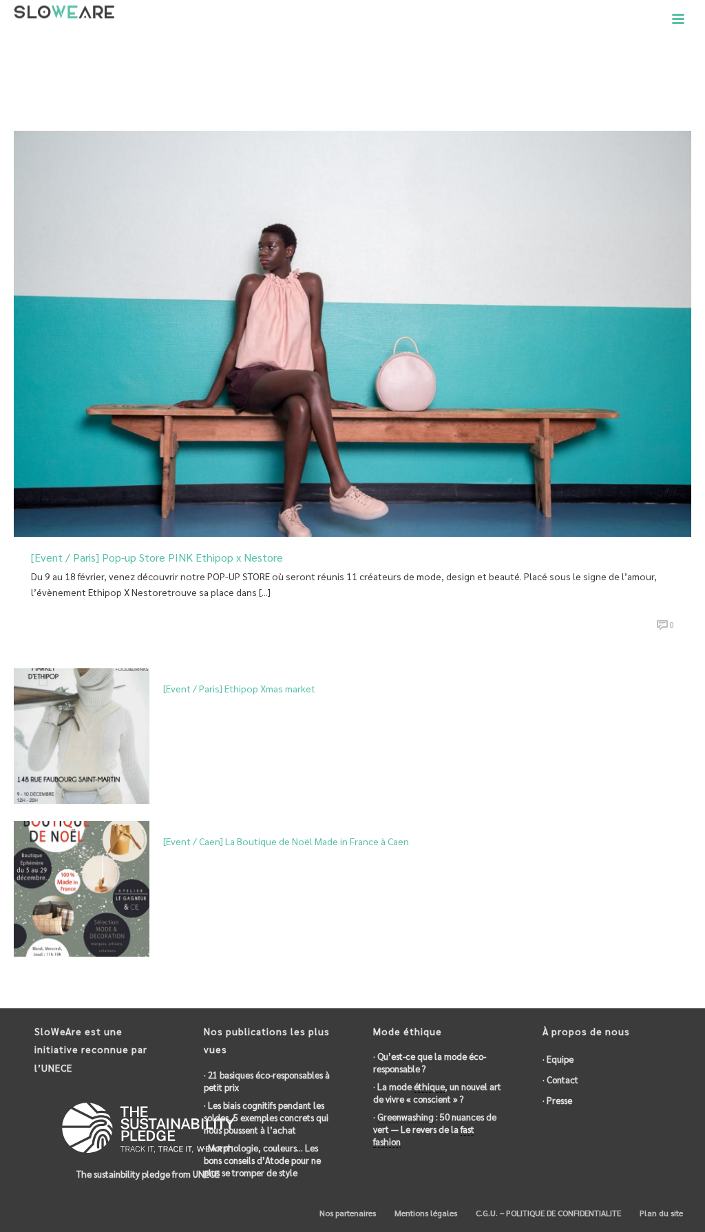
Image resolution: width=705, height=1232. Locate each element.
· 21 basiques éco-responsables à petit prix (267, 1081)
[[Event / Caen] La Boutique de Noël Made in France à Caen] (81, 887)
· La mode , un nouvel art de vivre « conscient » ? (437, 1093)
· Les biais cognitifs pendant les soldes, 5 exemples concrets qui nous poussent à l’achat (266, 1117)
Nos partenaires (346, 1212)
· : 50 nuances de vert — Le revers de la (434, 1129)
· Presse (557, 1100)
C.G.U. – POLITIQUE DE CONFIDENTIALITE (547, 1212)
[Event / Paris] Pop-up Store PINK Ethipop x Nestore (157, 557)
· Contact (560, 1079)
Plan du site (660, 1212)
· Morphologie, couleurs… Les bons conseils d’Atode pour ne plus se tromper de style (262, 1160)
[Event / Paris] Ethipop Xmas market (239, 688)
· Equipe (558, 1059)
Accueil (570, 82)
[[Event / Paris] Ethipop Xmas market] (81, 734)
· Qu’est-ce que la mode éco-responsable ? (429, 1062)
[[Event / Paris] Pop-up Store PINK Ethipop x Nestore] (352, 332)
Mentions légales (424, 1212)
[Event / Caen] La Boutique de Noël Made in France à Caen (286, 841)
